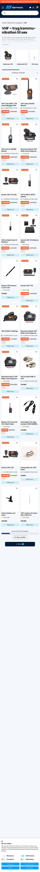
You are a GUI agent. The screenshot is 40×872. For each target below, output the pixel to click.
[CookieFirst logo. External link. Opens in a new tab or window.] (2, 841)
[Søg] (5, 12)
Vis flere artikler (20, 537)
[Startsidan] (14, 7)
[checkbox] (3, 856)
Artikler (4, 23)
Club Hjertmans (17, 1)
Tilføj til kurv (10, 118)
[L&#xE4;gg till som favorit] (17, 79)
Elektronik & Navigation (15, 23)
